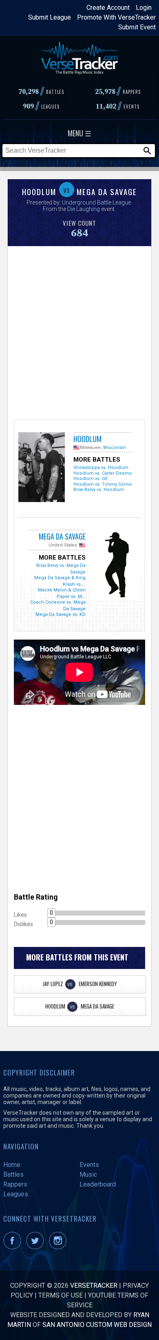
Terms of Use (60, 1295)
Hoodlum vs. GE (90, 478)
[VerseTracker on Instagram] (59, 1247)
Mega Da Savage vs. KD (60, 614)
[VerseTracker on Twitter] (36, 1247)
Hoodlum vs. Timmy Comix (102, 484)
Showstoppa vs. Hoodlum (100, 467)
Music (88, 1174)
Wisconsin (114, 447)
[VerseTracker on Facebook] (13, 1247)
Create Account (108, 7)
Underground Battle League (96, 202)
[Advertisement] (79, 331)
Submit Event (137, 27)
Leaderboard (98, 1184)
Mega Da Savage (62, 536)
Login (144, 7)
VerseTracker (93, 1285)
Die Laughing (83, 209)
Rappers (15, 1184)
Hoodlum (87, 438)
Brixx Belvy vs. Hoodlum (98, 489)
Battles (13, 1174)
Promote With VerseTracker (116, 17)
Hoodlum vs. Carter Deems (102, 473)
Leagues (15, 1194)
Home (11, 1165)
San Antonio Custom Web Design (97, 1325)
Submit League (49, 17)
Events (89, 1165)
